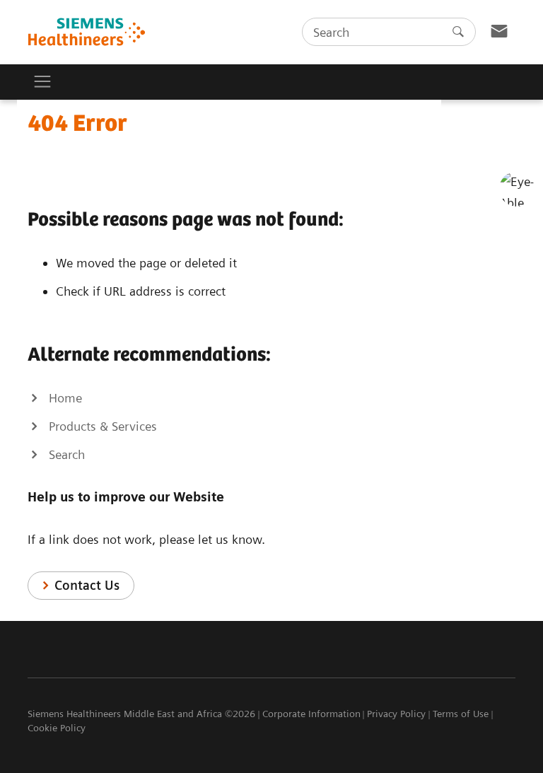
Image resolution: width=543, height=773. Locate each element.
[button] (517, 189)
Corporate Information (311, 713)
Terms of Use (461, 713)
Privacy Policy (396, 713)
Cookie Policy (57, 727)
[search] (458, 31)
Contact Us (86, 585)
